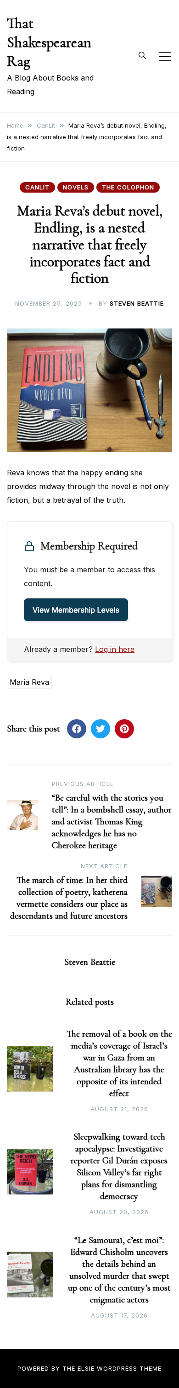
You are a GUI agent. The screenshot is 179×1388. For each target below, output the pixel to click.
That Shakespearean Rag (49, 42)
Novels (76, 187)
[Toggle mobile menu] (164, 56)
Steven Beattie (137, 303)
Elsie (86, 1368)
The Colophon (128, 187)
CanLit (37, 187)
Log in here (114, 649)
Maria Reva (29, 682)
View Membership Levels (76, 609)
